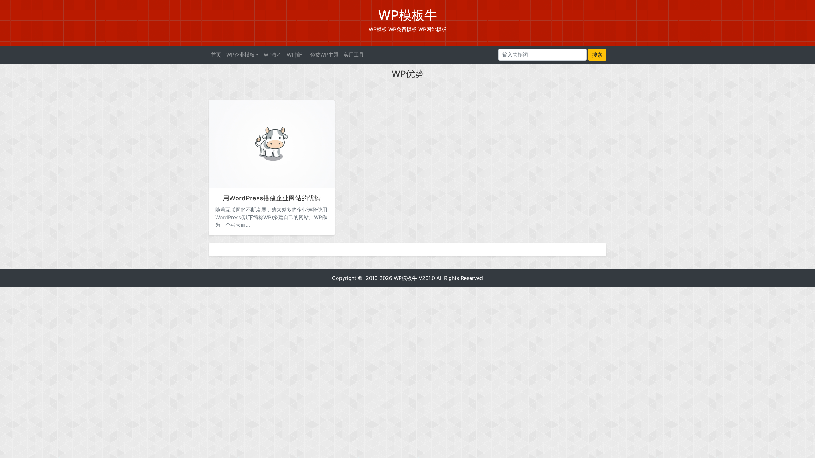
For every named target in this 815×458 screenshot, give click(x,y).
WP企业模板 (240, 55)
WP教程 (273, 55)
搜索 (597, 55)
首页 (216, 55)
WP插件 (296, 55)
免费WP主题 (324, 55)
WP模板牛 (405, 278)
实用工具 (354, 55)
